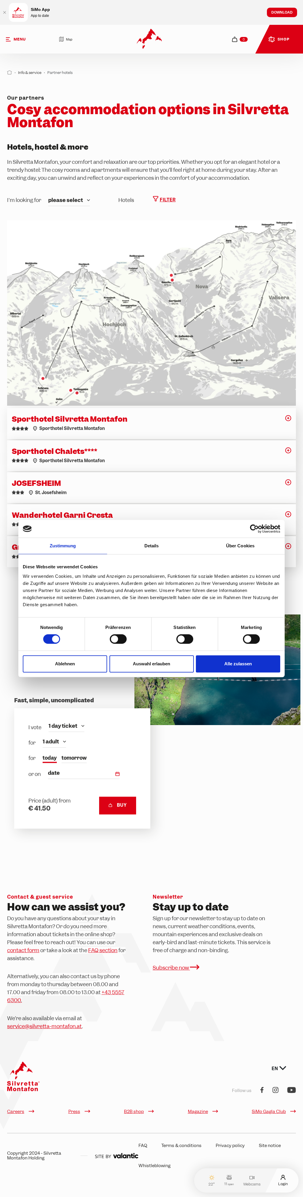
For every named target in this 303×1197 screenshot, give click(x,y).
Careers (15, 1111)
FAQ (142, 1146)
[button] (288, 420)
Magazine (198, 1111)
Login (283, 1183)
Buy (122, 805)
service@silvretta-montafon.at (44, 1026)
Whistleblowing (154, 1166)
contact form (23, 950)
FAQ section (102, 950)
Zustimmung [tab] (63, 545)
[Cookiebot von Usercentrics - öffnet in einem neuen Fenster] (254, 528)
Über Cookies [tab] (240, 545)
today (50, 758)
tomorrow (74, 758)
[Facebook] (262, 1090)
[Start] (9, 72)
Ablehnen (65, 663)
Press (74, 1111)
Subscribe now (171, 967)
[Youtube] (291, 1090)
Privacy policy (230, 1146)
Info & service (29, 72)
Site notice (270, 1146)
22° (211, 1184)
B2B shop (134, 1111)
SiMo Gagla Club (269, 1111)
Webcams (251, 1184)
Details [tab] (151, 545)
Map (69, 39)
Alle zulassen (238, 663)
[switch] (118, 639)
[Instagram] (275, 1090)
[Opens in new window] (116, 1155)
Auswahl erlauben (151, 663)
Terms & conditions (181, 1146)
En (275, 1069)
